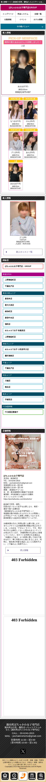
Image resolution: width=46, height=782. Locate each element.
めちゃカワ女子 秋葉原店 (15, 330)
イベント (23, 20)
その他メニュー (23, 26)
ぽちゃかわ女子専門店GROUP (23, 7)
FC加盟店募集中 (11, 412)
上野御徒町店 (10, 280)
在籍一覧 (38, 14)
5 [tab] (30, 247)
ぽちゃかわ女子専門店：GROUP (18, 266)
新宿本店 (8, 299)
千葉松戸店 (9, 286)
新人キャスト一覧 (24, 252)
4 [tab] (27, 247)
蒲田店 (7, 324)
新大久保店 (9, 305)
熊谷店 (7, 387)
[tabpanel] (23, 223)
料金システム (23, 14)
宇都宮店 (8, 399)
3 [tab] (23, 247)
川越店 (7, 381)
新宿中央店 (9, 318)
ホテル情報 (38, 20)
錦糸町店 (8, 311)
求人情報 (24, 550)
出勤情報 (8, 20)
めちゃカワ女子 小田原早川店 (17, 349)
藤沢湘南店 (9, 356)
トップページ (8, 14)
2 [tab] (19, 247)
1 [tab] (15, 247)
